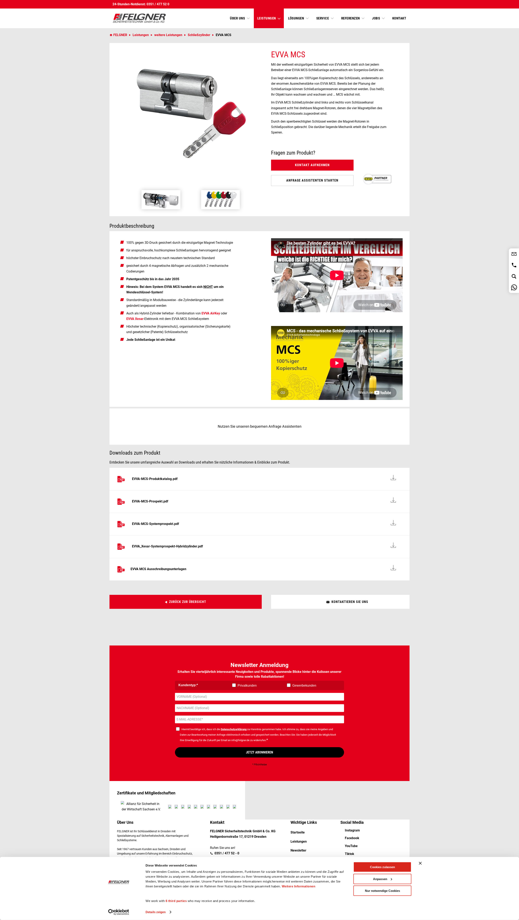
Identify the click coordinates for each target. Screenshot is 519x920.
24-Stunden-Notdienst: (129, 4)
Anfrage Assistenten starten (312, 180)
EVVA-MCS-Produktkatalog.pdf (155, 479)
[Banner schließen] (420, 863)
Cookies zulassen (382, 867)
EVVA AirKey (211, 313)
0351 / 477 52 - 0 (514, 265)
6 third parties (176, 901)
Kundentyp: (187, 685)
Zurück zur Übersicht (187, 602)
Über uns (238, 18)
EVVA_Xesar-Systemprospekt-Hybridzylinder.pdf (167, 546)
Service (323, 18)
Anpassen (380, 878)
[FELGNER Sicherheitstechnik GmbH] (139, 18)
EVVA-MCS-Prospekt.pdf (150, 501)
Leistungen (267, 18)
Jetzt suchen (514, 276)
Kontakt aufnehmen (312, 165)
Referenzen (351, 18)
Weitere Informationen (298, 886)
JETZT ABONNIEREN (259, 752)
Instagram (352, 830)
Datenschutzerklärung (234, 729)
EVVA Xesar (135, 319)
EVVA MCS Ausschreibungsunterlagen (158, 569)
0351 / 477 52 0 (158, 4)
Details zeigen (156, 912)
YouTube (351, 846)
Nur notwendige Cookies (382, 890)
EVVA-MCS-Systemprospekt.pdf (155, 524)
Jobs (376, 18)
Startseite (298, 832)
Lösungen (296, 18)
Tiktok (349, 854)
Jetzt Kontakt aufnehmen (514, 254)
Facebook (352, 838)
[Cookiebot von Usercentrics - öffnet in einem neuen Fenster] (118, 912)
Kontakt (399, 18)
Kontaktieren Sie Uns (349, 602)
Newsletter (298, 850)
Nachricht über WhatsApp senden (514, 287)
